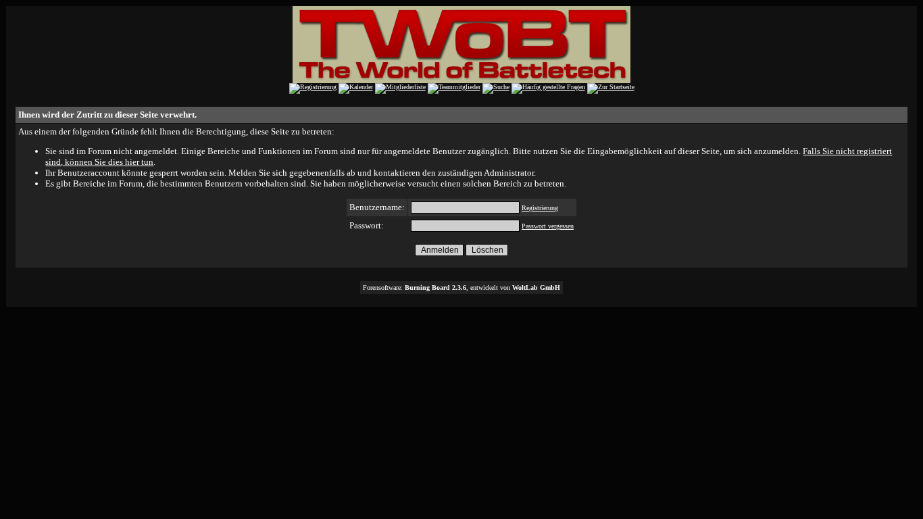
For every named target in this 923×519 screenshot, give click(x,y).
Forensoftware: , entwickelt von (461, 287)
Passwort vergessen (548, 226)
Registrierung (540, 208)
